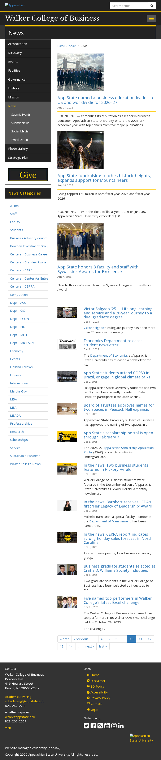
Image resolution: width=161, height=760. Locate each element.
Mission (13, 97)
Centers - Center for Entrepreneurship (38, 278)
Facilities (14, 70)
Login (94, 709)
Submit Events (21, 114)
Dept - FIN (17, 326)
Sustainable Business (25, 456)
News (12, 106)
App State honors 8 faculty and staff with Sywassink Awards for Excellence (98, 269)
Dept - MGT (18, 335)
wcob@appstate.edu (20, 717)
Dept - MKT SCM (22, 343)
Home (61, 46)
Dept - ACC (18, 302)
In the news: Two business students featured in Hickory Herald (116, 467)
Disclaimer (97, 681)
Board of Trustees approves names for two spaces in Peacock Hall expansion (119, 407)
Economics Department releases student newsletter (113, 342)
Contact (96, 703)
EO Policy (97, 686)
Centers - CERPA (22, 286)
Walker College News (25, 464)
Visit (8, 728)
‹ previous (81, 639)
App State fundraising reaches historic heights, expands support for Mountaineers (104, 178)
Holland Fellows (21, 367)
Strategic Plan (18, 157)
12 (150, 639)
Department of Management (110, 521)
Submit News (20, 123)
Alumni (14, 206)
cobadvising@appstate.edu (24, 701)
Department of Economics (109, 355)
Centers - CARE (21, 270)
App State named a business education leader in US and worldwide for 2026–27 (105, 100)
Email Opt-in (19, 140)
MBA (13, 399)
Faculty (15, 222)
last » (103, 646)
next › (90, 646)
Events (13, 61)
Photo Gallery (18, 148)
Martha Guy (18, 391)
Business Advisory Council (28, 238)
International (19, 383)
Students (16, 230)
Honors (15, 375)
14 (71, 646)
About (72, 46)
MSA (13, 407)
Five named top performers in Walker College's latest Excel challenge (118, 600)
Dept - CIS (17, 310)
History (13, 88)
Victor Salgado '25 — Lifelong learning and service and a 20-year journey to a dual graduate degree (118, 313)
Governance (17, 79)
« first (64, 639)
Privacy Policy (100, 698)
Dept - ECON (19, 319)
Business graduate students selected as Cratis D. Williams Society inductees (120, 568)
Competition (19, 294)
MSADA (15, 415)
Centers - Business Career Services (35, 254)
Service (15, 448)
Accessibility (99, 692)
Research (17, 431)
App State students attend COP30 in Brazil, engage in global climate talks (117, 374)
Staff (13, 214)
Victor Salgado (94, 328)
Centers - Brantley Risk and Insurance (37, 262)
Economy (16, 351)
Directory (15, 52)
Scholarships (19, 439)
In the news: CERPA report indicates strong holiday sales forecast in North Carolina (118, 538)
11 (141, 639)
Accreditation (17, 44)
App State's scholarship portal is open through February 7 (118, 435)
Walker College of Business (52, 18)
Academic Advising (18, 697)
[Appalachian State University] (41, 5)
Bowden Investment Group (29, 246)
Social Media (20, 131)
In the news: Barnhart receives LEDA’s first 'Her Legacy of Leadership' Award (118, 504)
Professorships (21, 423)
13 (62, 646)
